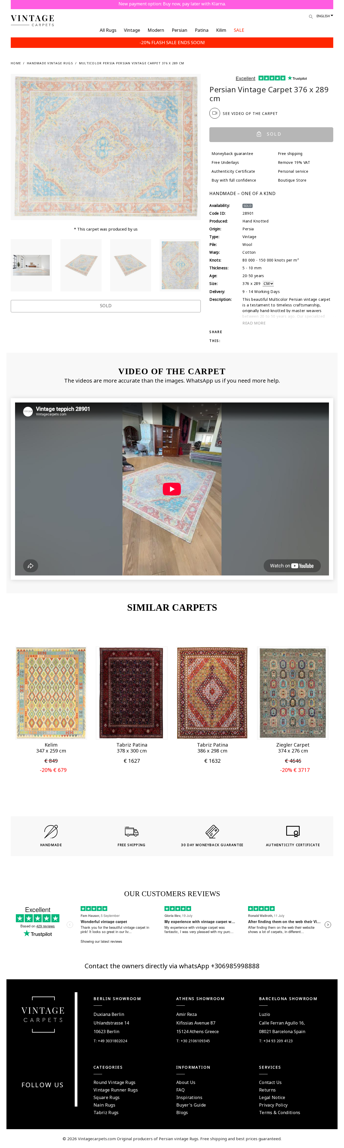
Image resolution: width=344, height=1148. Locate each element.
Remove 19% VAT (294, 162)
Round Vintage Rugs (115, 1082)
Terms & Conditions (279, 1112)
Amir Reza (186, 1014)
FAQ (180, 1090)
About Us (186, 1082)
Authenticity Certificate (233, 171)
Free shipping (290, 153)
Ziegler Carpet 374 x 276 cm (293, 747)
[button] (42, 728)
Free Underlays (225, 162)
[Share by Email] (265, 331)
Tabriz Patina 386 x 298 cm (212, 747)
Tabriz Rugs (106, 1112)
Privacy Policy (273, 1105)
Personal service (293, 171)
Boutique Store (292, 180)
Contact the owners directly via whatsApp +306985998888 (172, 965)
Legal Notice (272, 1097)
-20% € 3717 (295, 769)
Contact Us (270, 1082)
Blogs (182, 1112)
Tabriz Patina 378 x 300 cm (131, 747)
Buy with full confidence (234, 180)
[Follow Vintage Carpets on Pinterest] (46, 1098)
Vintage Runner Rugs (116, 1090)
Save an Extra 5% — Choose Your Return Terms (172, 4)
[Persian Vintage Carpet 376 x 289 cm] (31, 265)
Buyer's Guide (191, 1105)
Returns (267, 1090)
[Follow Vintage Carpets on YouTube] (39, 1098)
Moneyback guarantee (232, 153)
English (323, 16)
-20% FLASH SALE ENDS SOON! (172, 42)
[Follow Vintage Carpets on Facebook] (33, 1098)
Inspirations (189, 1097)
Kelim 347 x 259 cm (51, 747)
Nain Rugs (104, 1105)
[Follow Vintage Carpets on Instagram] (52, 1098)
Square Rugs (107, 1097)
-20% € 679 (53, 769)
